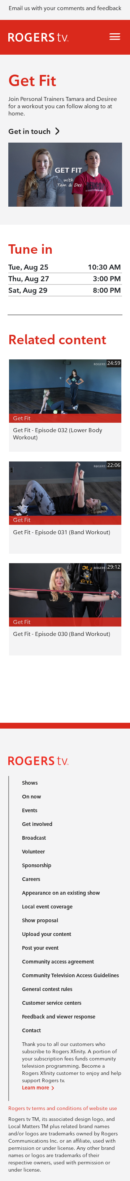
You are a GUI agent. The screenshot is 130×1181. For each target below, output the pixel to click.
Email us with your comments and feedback (65, 8)
